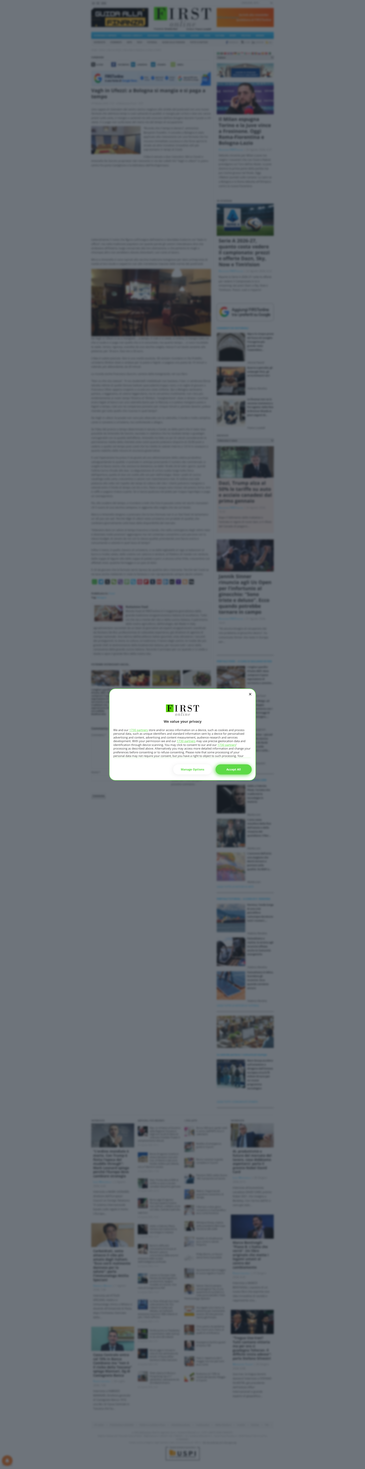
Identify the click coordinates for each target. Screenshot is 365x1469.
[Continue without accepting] (250, 697)
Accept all (233, 769)
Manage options (192, 769)
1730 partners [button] (138, 730)
